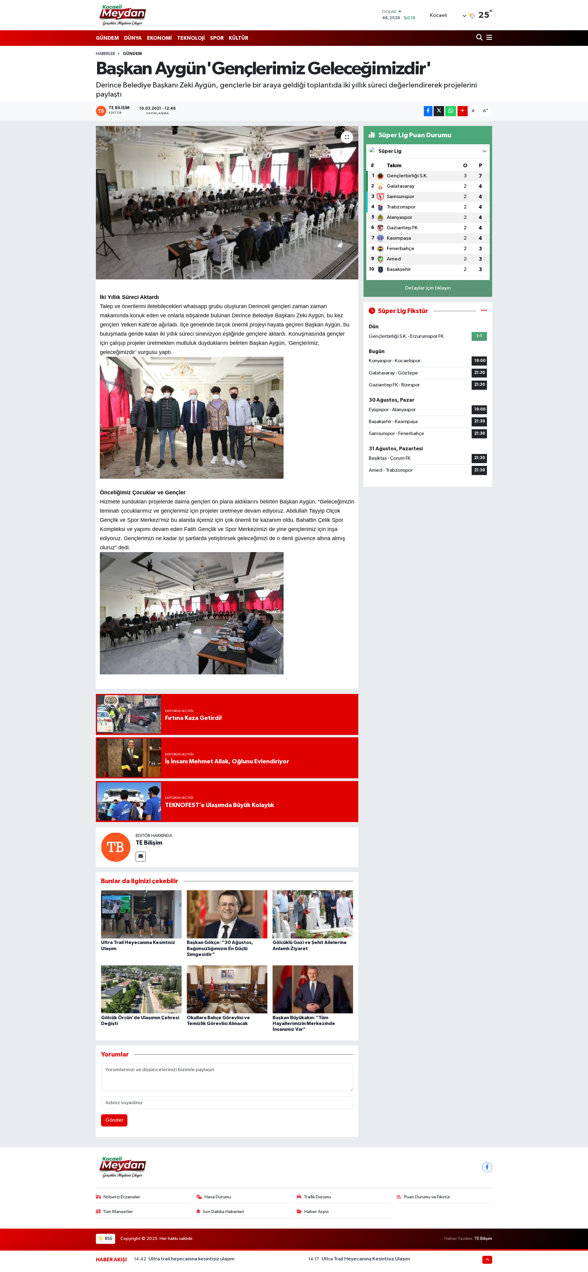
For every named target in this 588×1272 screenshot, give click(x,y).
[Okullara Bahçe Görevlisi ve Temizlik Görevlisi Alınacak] (227, 989)
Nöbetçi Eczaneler (122, 1197)
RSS (108, 1238)
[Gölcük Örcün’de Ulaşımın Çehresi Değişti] (141, 989)
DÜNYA (133, 38)
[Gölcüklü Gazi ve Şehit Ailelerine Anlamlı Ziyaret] (313, 914)
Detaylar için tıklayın (428, 288)
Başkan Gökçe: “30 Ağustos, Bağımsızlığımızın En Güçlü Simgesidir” (220, 948)
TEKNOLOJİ (191, 38)
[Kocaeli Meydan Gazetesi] (123, 15)
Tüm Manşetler (118, 1211)
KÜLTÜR (238, 38)
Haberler (105, 54)
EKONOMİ (159, 38)
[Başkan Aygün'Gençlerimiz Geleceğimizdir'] (227, 202)
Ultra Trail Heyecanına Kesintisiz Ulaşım (366, 1259)
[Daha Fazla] (463, 111)
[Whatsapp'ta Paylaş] (450, 111)
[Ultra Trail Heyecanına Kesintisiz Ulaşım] (141, 914)
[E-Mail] (141, 857)
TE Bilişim (149, 843)
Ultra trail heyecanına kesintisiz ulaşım (192, 1259)
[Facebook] (487, 1167)
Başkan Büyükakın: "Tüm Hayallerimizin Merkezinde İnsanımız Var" (304, 1023)
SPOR (217, 38)
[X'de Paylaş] (439, 111)
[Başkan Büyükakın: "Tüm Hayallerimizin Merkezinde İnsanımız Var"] (313, 989)
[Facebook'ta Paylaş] (428, 111)
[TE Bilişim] (115, 847)
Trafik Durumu (317, 1197)
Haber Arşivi (316, 1211)
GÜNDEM (107, 38)
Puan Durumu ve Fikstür (427, 1197)
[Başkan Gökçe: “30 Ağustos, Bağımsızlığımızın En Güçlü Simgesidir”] (227, 914)
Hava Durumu (218, 1197)
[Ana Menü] (488, 38)
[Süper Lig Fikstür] (484, 311)
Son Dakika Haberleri (223, 1211)
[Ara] (480, 38)
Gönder (114, 1120)
